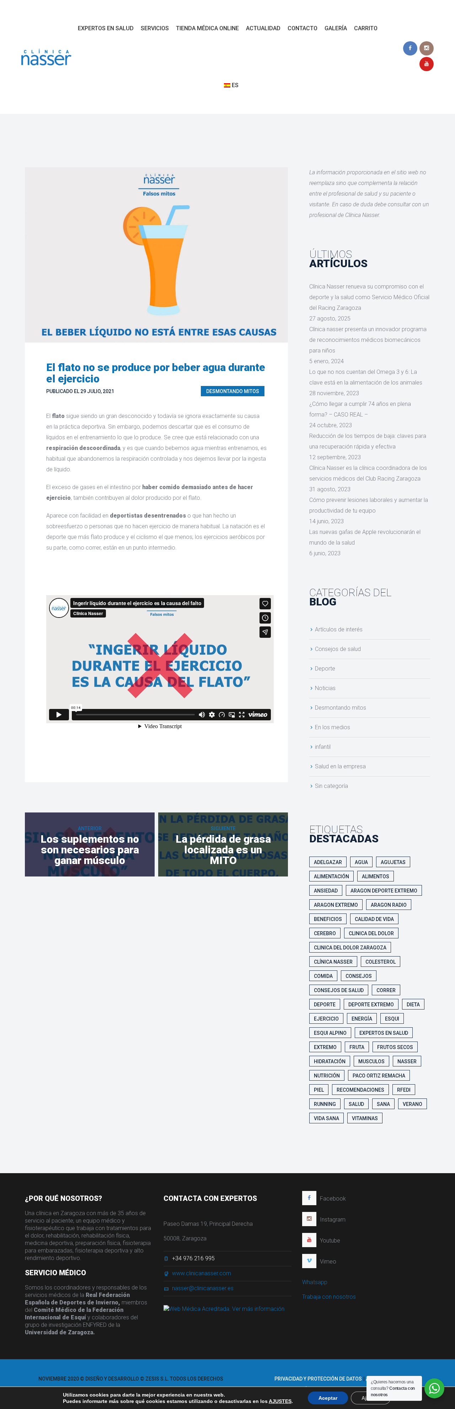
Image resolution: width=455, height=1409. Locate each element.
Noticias (325, 688)
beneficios (328, 919)
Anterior (90, 828)
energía (362, 1019)
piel (319, 1090)
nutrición (327, 1076)
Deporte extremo (371, 1004)
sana (383, 1104)
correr (386, 990)
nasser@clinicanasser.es (203, 1288)
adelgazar (328, 862)
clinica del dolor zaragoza (350, 947)
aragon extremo (336, 905)
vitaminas (365, 1118)
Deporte (325, 668)
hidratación (330, 1061)
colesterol (380, 962)
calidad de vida (374, 919)
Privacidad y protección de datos (318, 1379)
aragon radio (389, 905)
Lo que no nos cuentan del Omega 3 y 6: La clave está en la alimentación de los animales (365, 377)
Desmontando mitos (232, 391)
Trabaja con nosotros (329, 1296)
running (325, 1104)
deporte (325, 1004)
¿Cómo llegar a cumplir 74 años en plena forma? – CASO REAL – (360, 409)
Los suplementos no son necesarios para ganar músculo (90, 850)
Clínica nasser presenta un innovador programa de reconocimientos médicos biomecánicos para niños (368, 340)
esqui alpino (330, 1033)
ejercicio (326, 1019)
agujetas (393, 862)
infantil (323, 746)
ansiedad (326, 891)
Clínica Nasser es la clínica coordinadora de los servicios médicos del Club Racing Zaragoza (368, 473)
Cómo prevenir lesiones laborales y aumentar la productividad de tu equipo (368, 505)
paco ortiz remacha (379, 1076)
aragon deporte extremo (383, 891)
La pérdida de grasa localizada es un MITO (223, 850)
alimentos (375, 876)
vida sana (326, 1118)
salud (356, 1104)
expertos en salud (383, 1033)
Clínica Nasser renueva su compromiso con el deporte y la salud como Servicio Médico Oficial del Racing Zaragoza (369, 297)
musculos (371, 1061)
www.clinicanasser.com (201, 1273)
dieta (413, 1004)
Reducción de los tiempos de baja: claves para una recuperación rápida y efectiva (367, 441)
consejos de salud (339, 990)
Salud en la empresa (340, 766)
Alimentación (331, 876)
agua (361, 862)
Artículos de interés (339, 629)
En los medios (332, 727)
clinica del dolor (371, 933)
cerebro (325, 933)
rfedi (404, 1090)
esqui (392, 1019)
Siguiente (223, 828)
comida (323, 976)
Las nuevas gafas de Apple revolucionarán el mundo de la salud (365, 537)
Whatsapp (314, 1282)
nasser (407, 1061)
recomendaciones (360, 1090)
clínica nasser (333, 962)
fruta (356, 1047)
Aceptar (327, 1398)
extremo (325, 1047)
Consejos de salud (338, 649)
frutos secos (395, 1047)
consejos (359, 976)
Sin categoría (331, 786)
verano (412, 1104)
